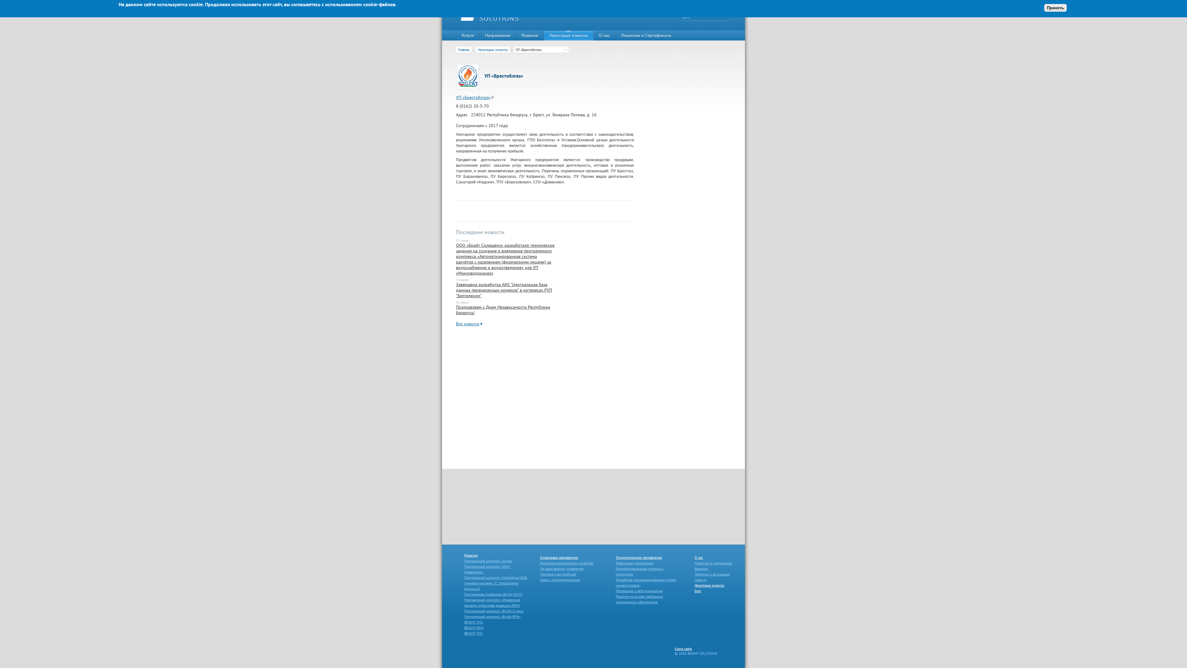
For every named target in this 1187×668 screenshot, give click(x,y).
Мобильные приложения (634, 563)
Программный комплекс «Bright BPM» (492, 616)
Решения (529, 35)
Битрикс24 (472, 589)
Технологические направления (639, 557)
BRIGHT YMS (473, 622)
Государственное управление (562, 569)
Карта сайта (683, 649)
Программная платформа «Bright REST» (493, 594)
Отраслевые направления (559, 557)
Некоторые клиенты (568, 35)
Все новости (467, 324)
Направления (497, 35)
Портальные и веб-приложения (639, 591)
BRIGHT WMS (474, 628)
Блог (698, 591)
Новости (701, 580)
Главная (463, 50)
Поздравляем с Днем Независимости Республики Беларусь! (503, 309)
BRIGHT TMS (473, 633)
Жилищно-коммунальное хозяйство (566, 563)
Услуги (468, 35)
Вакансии (701, 569)
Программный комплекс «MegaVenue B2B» (496, 578)
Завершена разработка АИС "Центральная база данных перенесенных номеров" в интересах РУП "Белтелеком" (504, 290)
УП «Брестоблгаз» (473, 97)
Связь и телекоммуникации (560, 580)
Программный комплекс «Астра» (488, 561)
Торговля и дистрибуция (558, 574)
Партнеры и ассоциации (712, 574)
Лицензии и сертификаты (713, 563)
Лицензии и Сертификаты (646, 35)
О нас (604, 35)
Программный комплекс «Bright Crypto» (494, 611)
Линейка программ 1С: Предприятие (491, 583)
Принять (1055, 8)
